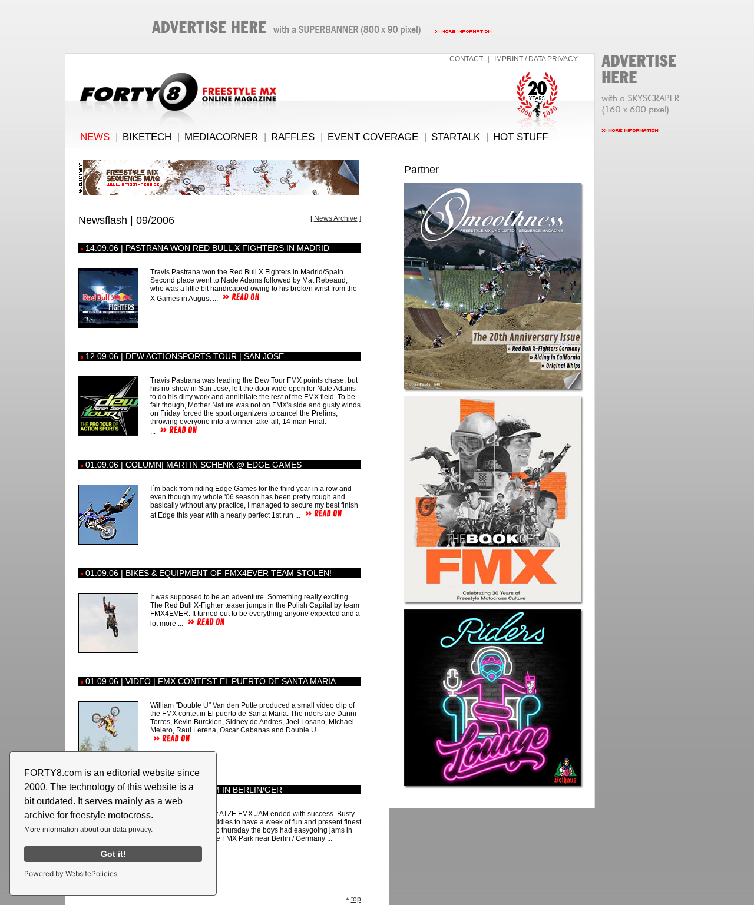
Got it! (113, 853)
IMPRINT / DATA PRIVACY (536, 59)
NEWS (95, 136)
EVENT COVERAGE (373, 136)
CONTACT (466, 59)
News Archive (336, 218)
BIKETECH (147, 136)
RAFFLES (293, 136)
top (356, 899)
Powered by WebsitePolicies (70, 873)
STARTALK (455, 136)
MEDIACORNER (221, 136)
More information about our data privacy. (88, 830)
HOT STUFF (520, 136)
